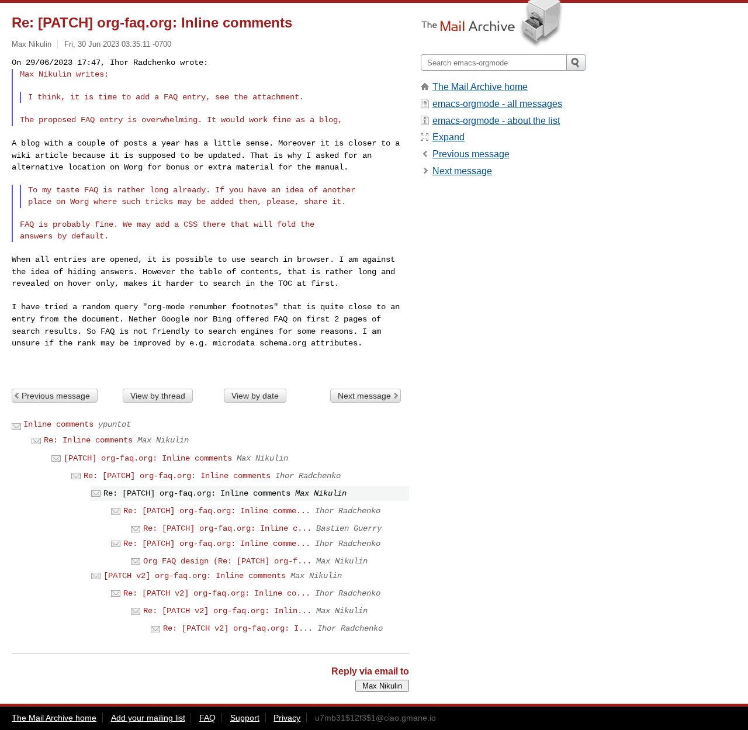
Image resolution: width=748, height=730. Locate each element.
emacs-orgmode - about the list (496, 121)
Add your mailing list (148, 717)
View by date (255, 395)
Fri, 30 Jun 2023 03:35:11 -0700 (117, 44)
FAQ (207, 717)
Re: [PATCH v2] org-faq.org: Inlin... (227, 610)
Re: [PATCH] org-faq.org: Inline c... (227, 528)
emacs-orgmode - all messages (497, 104)
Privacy (286, 717)
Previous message (56, 395)
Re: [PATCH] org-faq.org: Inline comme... (216, 511)
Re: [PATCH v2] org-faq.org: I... (238, 628)
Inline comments (58, 424)
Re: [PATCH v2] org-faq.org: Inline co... (216, 593)
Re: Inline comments (88, 440)
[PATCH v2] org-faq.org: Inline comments (194, 575)
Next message (364, 395)
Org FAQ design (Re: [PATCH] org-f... (227, 561)
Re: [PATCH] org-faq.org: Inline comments (177, 475)
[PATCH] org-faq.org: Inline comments (148, 458)
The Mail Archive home (480, 87)
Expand (448, 137)
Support (244, 717)
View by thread (157, 395)
